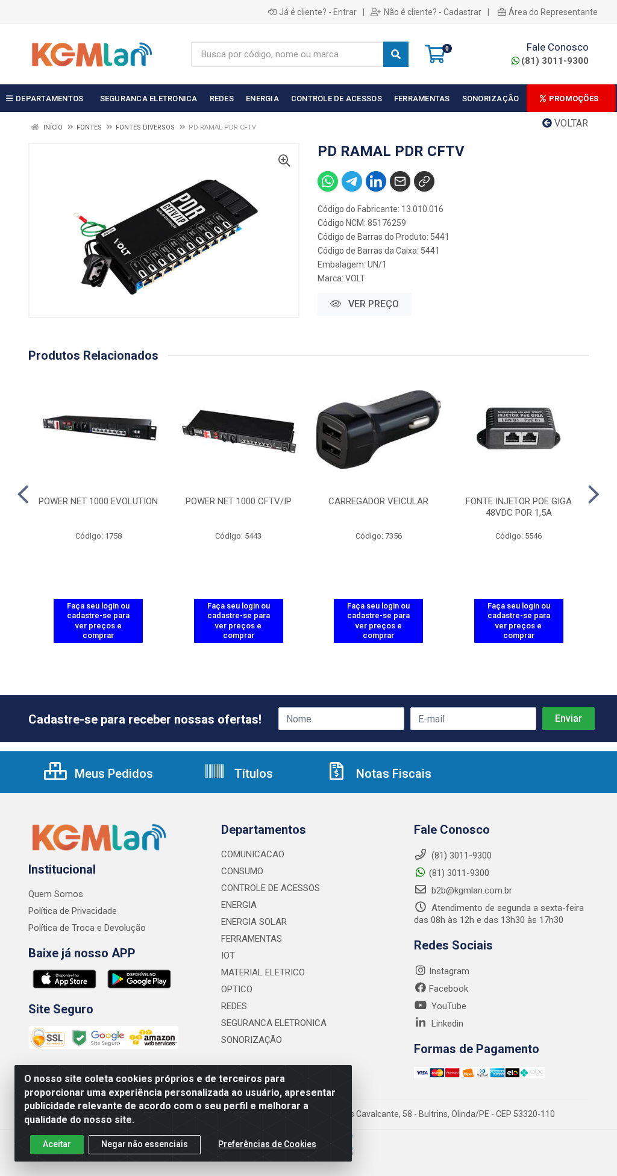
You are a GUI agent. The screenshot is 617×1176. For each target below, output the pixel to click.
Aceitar (57, 1144)
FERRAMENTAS (251, 938)
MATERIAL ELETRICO (263, 972)
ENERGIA (239, 904)
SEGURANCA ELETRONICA (274, 1023)
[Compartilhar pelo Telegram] (352, 181)
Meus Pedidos (112, 773)
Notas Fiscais (392, 773)
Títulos (252, 773)
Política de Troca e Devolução (87, 927)
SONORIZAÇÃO (251, 1039)
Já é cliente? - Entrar (318, 12)
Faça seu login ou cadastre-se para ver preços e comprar (98, 620)
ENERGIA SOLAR (254, 921)
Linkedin (446, 1023)
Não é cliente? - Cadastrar (432, 12)
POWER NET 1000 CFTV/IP (239, 501)
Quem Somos (55, 894)
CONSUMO (242, 871)
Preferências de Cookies (267, 1144)
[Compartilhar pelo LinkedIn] (376, 181)
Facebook (448, 988)
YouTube (447, 1006)
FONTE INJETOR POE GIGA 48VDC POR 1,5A (519, 507)
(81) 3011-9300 (555, 60)
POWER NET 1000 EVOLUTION (98, 501)
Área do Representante (553, 12)
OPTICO (236, 989)
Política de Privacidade (72, 910)
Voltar (570, 123)
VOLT (355, 278)
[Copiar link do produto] (424, 181)
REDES (234, 1006)
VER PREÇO (372, 304)
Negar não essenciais (144, 1144)
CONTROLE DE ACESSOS (270, 888)
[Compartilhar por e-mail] (400, 181)
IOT (228, 955)
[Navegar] (23, 495)
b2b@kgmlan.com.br (470, 890)
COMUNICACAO (252, 854)
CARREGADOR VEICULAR (378, 501)
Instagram (449, 971)
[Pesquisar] (396, 54)
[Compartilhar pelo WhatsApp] (328, 181)
